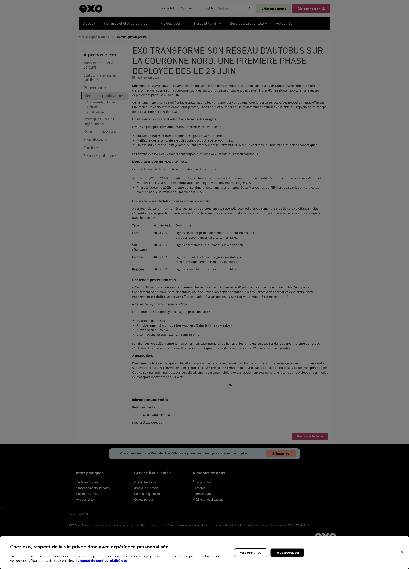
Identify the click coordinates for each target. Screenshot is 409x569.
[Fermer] (402, 552)
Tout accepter (287, 552)
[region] (204, 552)
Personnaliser (251, 552)
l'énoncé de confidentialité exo (101, 560)
